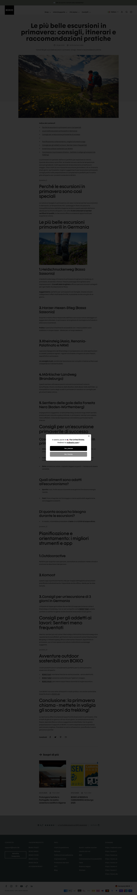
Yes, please (68, 448)
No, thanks (68, 454)
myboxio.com (73, 442)
